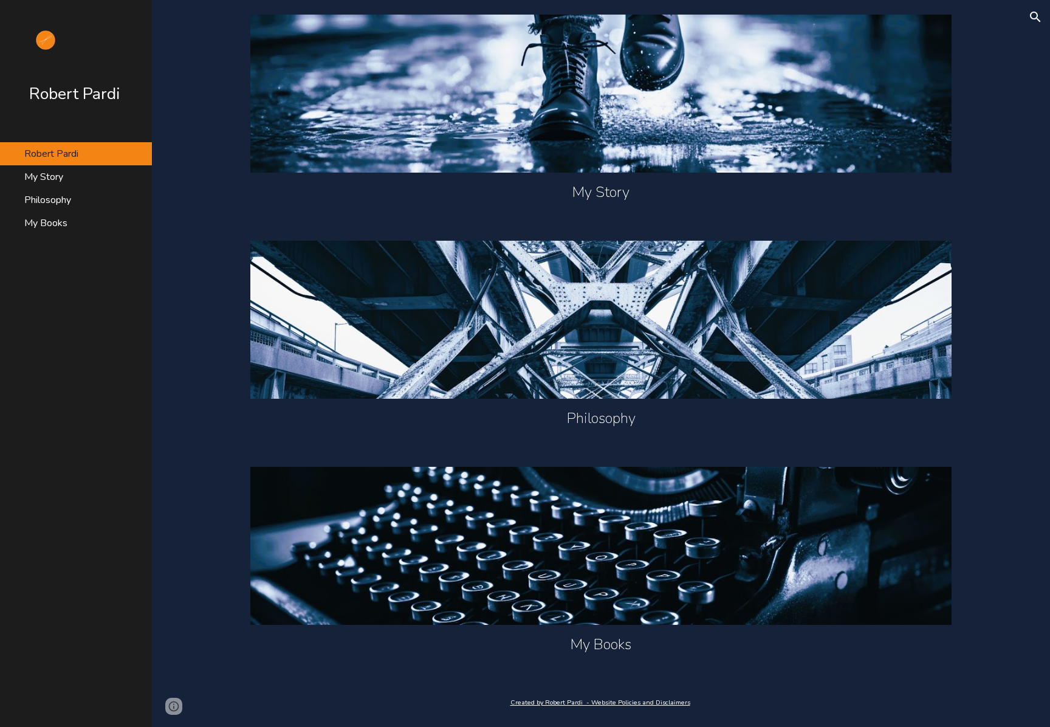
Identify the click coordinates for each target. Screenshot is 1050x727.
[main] (601, 192)
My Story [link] (43, 177)
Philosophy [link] (47, 200)
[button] (1035, 17)
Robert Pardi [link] (51, 153)
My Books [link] (45, 223)
